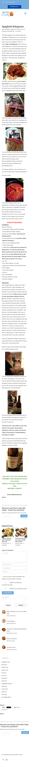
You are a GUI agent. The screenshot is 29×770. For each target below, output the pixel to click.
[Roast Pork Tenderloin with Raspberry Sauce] (4, 629)
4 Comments (19, 544)
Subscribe (24, 516)
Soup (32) (4, 694)
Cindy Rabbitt (6, 29)
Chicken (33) (5, 667)
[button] (3, 537)
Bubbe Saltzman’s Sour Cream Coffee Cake (16, 612)
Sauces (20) (5, 689)
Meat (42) (4, 681)
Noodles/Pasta (10, 31)
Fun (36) (4, 675)
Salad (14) (4, 686)
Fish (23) (4, 673)
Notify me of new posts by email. (18, 589)
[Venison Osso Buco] (4, 637)
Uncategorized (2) (6, 697)
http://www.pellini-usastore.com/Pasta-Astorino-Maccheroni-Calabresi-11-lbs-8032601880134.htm (12, 163)
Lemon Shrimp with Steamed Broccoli (7, 532)
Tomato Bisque (11, 621)
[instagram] (6, 759)
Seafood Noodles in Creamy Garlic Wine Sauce (21, 532)
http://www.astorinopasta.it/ (19, 172)
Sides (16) (4, 692)
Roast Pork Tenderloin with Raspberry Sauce (17, 630)
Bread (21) (4, 665)
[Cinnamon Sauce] (4, 646)
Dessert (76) (5, 670)
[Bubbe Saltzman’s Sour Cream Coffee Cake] (4, 611)
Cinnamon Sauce (11, 647)
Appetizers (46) (6, 662)
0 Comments (18, 31)
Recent (21, 605)
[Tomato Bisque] (4, 620)
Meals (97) (4, 678)
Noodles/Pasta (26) (7, 684)
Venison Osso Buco (12, 639)
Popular (8, 605)
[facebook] (3, 759)
